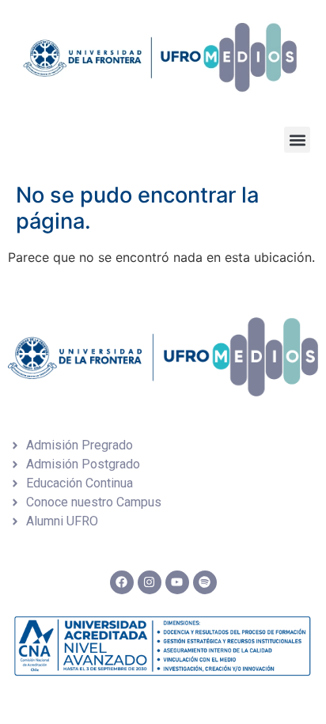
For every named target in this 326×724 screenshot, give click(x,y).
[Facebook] (122, 582)
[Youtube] (177, 582)
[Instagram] (149, 582)
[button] (297, 140)
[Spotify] (205, 582)
